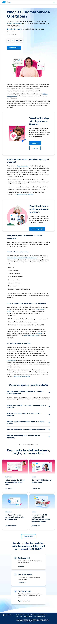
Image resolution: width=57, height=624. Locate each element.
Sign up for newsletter (24, 601)
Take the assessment (10, 525)
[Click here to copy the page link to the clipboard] (21, 40)
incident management (14, 23)
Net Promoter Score (31, 258)
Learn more (35, 143)
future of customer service (22, 376)
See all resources (28, 536)
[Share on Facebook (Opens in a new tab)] (16, 40)
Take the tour (8, 488)
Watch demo (13, 47)
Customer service (22, 166)
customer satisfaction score (15, 258)
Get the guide (36, 525)
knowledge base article (31, 335)
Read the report (36, 229)
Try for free (35, 148)
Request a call (22, 582)
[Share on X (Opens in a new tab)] (12, 40)
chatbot (39, 333)
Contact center (11, 360)
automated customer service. (25, 194)
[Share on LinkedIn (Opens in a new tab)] (8, 40)
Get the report (36, 488)
